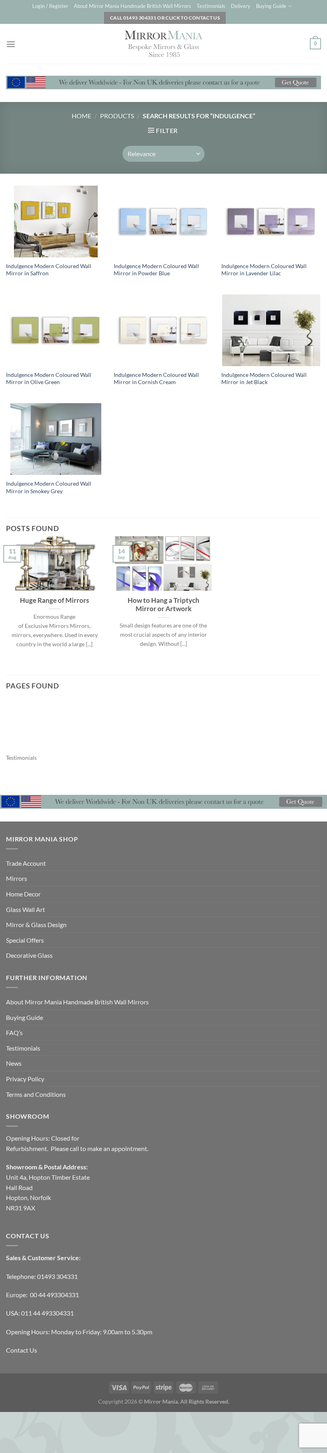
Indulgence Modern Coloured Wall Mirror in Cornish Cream (156, 378)
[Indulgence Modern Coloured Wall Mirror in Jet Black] (271, 330)
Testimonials (211, 6)
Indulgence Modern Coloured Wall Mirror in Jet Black (264, 378)
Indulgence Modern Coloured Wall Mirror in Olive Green (48, 378)
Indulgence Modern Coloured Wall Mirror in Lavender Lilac (264, 270)
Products (117, 116)
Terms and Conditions (36, 1094)
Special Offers (25, 940)
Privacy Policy (25, 1078)
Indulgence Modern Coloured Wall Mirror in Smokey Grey (48, 487)
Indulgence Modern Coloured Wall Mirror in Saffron (48, 270)
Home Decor (23, 894)
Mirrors (16, 878)
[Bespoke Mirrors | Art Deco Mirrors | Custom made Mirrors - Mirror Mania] (163, 44)
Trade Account (26, 863)
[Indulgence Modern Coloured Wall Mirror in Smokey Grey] (56, 439)
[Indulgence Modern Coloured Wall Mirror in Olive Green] (56, 330)
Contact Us (21, 1350)
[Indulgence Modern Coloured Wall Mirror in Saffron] (56, 221)
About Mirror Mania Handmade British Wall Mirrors (132, 6)
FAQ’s (14, 1032)
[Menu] (11, 44)
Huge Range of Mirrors (54, 600)
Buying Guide (271, 6)
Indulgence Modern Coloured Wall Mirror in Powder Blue (156, 270)
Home (81, 116)
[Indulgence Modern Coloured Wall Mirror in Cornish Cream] (163, 330)
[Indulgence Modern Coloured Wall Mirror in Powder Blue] (163, 221)
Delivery (240, 6)
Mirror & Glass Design (36, 924)
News (14, 1063)
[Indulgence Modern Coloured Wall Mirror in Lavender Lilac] (271, 221)
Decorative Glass (29, 955)
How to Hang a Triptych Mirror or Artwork (163, 604)
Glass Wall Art (25, 909)
